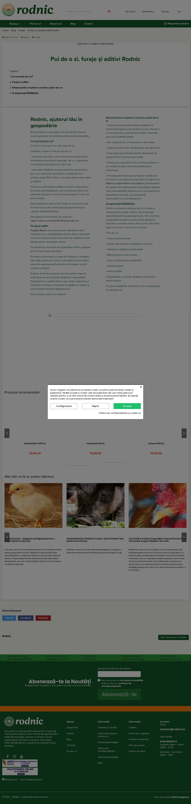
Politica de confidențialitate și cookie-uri (120, 413)
